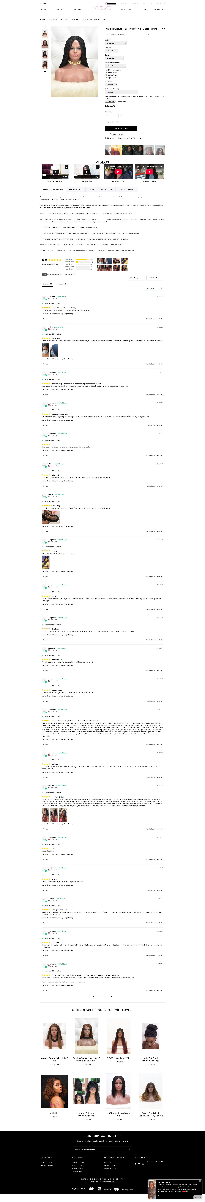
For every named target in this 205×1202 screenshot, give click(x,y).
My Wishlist (148, 4)
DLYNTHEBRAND (108, 1181)
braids (133, 138)
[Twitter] (139, 1163)
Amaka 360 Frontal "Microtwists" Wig (151, 1059)
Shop (59, 10)
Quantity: (108, 112)
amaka (112, 138)
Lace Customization (112, 62)
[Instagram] (143, 1163)
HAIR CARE (126, 10)
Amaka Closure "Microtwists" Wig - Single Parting (57, 314)
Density (107, 55)
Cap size (108, 47)
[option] (74, 61)
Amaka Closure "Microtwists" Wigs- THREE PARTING (86, 1059)
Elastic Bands (112, 72)
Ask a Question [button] (138, 278)
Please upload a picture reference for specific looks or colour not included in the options (134, 97)
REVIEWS (78, 10)
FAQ (146, 10)
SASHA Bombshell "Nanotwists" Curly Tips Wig (150, 1114)
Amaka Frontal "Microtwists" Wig (54, 1059)
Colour (107, 40)
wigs (139, 138)
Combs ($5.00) (112, 75)
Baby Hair (108, 81)
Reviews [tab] (45, 284)
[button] (158, 319)
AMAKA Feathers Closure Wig (119, 1114)
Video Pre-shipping (112, 89)
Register (134, 4)
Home (43, 10)
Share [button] (46, 319)
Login (123, 4)
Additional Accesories (113, 70)
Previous (162, 28)
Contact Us (158, 10)
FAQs (93, 250)
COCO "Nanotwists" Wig (118, 1058)
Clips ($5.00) (111, 78)
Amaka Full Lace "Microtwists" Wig (86, 1114)
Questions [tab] (60, 284)
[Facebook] (135, 1163)
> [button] (111, 996)
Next (164, 28)
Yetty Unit (54, 1113)
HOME (42, 19)
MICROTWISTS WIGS (55, 19)
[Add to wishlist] (43, 1021)
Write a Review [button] (156, 278)
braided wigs (123, 138)
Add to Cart (121, 129)
